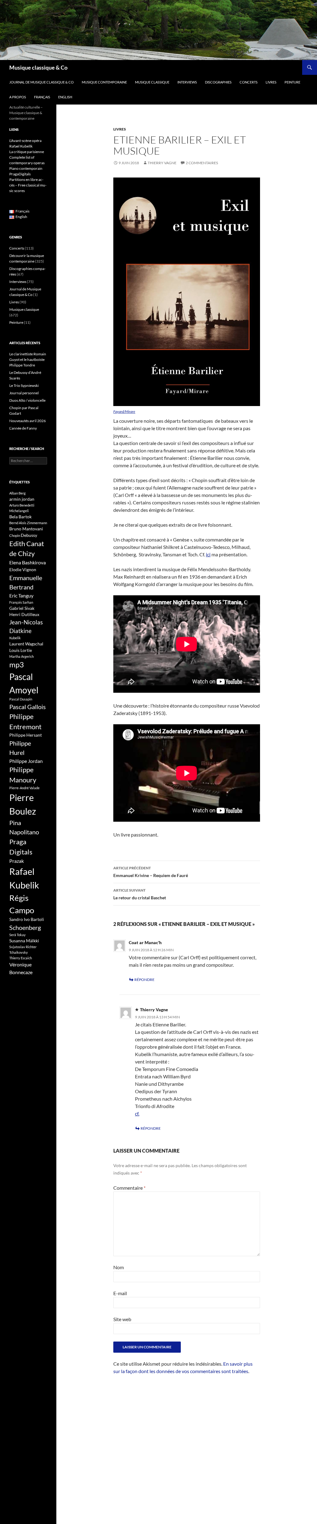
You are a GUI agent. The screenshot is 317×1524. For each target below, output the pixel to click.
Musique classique (152, 82)
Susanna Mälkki (24, 940)
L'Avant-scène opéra (25, 140)
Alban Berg (17, 493)
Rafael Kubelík (21, 146)
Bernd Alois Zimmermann (28, 523)
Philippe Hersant (25, 735)
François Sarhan (21, 602)
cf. (137, 1113)
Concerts (249, 82)
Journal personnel (24, 393)
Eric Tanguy (21, 596)
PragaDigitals (20, 174)
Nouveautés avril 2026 (27, 420)
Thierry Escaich (20, 958)
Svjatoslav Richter (23, 947)
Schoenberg (25, 927)
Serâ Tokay (17, 935)
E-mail (120, 1293)
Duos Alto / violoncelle (27, 400)
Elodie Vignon (22, 569)
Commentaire (129, 1188)
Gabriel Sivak (21, 608)
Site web (122, 1319)
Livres (271, 82)
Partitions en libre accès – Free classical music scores (27, 185)
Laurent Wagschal (26, 643)
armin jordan (21, 499)
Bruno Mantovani (26, 528)
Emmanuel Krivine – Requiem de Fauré (150, 872)
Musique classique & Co (38, 67)
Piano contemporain (25, 168)
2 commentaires (202, 163)
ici (208, 554)
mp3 (16, 664)
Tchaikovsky (18, 952)
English (65, 97)
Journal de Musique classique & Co (41, 82)
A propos (17, 97)
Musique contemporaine (104, 82)
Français (42, 97)
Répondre (144, 979)
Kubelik (15, 638)
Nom (118, 1267)
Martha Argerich (21, 656)
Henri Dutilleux (24, 614)
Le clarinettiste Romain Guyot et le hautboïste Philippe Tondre (27, 359)
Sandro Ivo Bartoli (26, 919)
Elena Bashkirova (27, 562)
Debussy (29, 535)
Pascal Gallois (27, 706)
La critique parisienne (26, 151)
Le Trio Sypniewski (24, 385)
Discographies (218, 82)
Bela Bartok (20, 516)
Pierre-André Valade (24, 788)
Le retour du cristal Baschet (139, 894)
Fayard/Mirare (124, 411)
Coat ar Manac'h (145, 942)
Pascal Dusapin (20, 699)
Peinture (292, 82)
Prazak (16, 861)
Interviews (187, 82)
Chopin (14, 535)
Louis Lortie (20, 650)
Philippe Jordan (26, 761)
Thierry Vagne (162, 163)
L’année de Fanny (23, 428)
